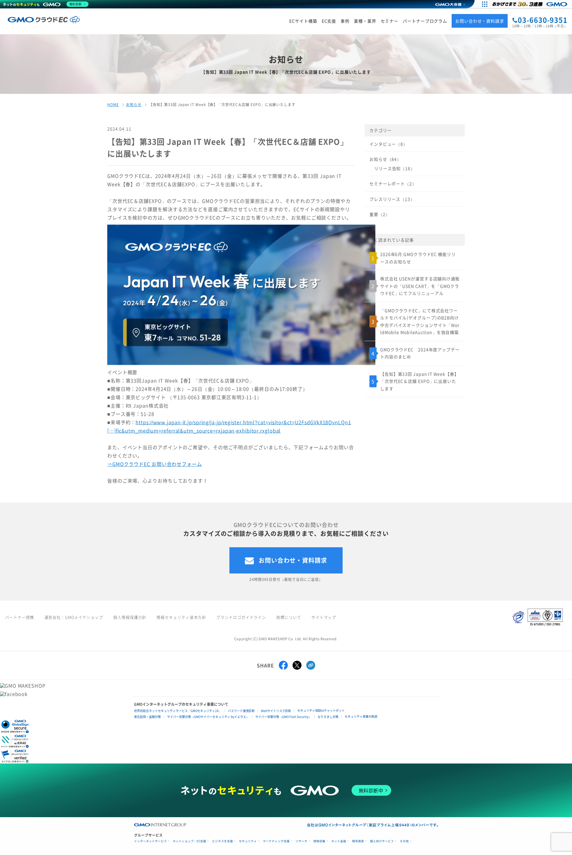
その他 (404, 841)
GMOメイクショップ (84, 617)
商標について (288, 617)
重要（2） (379, 214)
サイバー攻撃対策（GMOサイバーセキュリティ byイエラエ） (208, 716)
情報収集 (319, 841)
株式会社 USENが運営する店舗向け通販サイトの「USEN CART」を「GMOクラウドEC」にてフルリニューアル (420, 286)
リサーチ (301, 841)
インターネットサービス (150, 841)
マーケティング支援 (276, 841)
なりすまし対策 (328, 716)
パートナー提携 (19, 617)
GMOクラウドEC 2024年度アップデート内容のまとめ (420, 353)
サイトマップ (323, 617)
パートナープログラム (425, 21)
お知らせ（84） (385, 159)
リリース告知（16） (394, 168)
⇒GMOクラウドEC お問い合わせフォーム (154, 463)
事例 (345, 21)
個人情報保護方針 (129, 617)
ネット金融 (338, 841)
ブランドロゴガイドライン (241, 617)
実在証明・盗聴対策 (147, 716)
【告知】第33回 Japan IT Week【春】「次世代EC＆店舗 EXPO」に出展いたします (419, 381)
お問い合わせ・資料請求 (293, 560)
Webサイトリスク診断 (276, 710)
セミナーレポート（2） (392, 183)
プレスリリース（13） (392, 199)
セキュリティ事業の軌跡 (361, 716)
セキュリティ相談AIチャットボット (321, 710)
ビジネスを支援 (222, 841)
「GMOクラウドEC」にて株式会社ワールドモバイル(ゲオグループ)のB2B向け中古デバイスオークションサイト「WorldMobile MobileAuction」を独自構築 (419, 321)
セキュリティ (248, 841)
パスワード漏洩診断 (241, 710)
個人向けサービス (382, 841)
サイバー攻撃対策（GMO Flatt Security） (283, 716)
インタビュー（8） (388, 144)
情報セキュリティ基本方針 (181, 617)
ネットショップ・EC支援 (189, 841)
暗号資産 (358, 841)
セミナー (390, 21)
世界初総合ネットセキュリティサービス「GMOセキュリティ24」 (178, 710)
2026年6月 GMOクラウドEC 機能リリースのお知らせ (418, 258)
